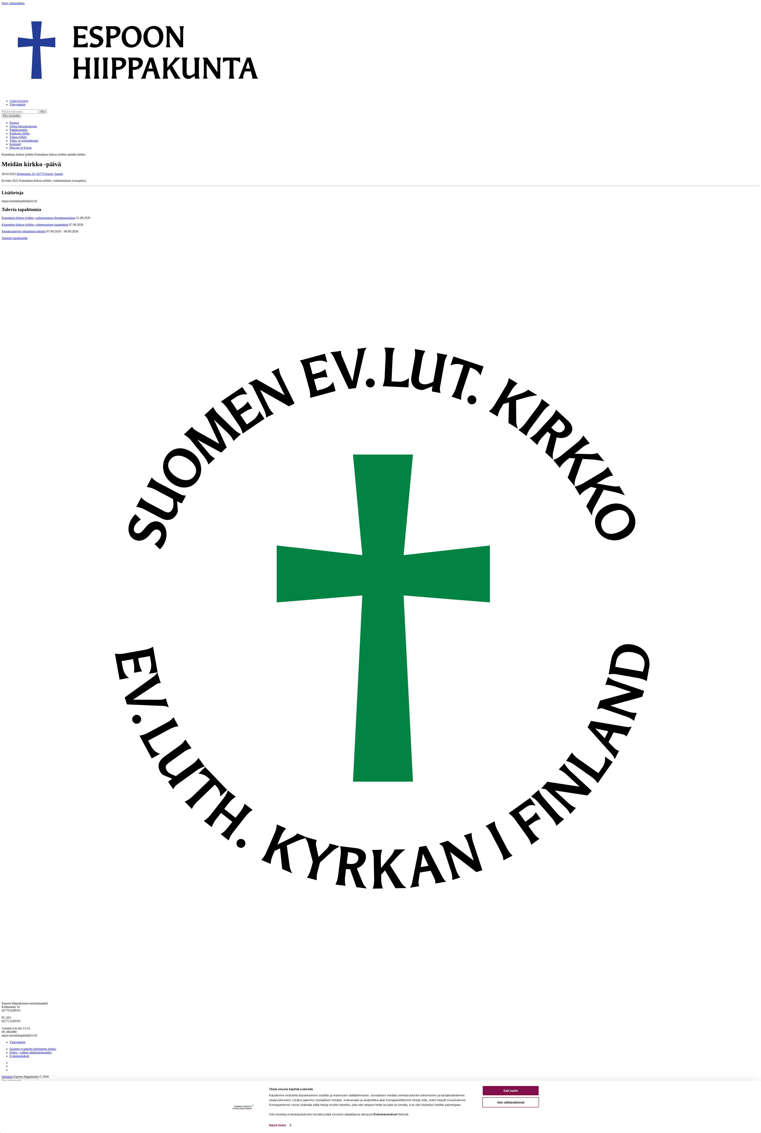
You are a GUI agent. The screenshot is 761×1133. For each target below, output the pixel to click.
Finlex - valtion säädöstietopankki (31, 1052)
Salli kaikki (510, 1090)
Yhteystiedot (17, 104)
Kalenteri (15, 144)
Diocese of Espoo (21, 147)
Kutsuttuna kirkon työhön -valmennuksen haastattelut (35, 224)
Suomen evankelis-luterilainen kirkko (33, 1049)
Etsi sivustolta (11, 115)
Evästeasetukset (19, 1056)
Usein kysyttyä (19, 101)
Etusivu (14, 122)
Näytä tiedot (277, 1125)
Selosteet (7, 1076)
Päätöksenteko (19, 130)
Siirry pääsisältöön (13, 3)
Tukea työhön (18, 137)
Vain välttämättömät (510, 1102)
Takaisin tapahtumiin (15, 238)
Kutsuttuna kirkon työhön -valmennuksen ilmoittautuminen (38, 218)
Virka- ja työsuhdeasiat (24, 140)
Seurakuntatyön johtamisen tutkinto (24, 231)
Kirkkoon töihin (20, 133)
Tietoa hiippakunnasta (23, 126)
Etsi (43, 111)
